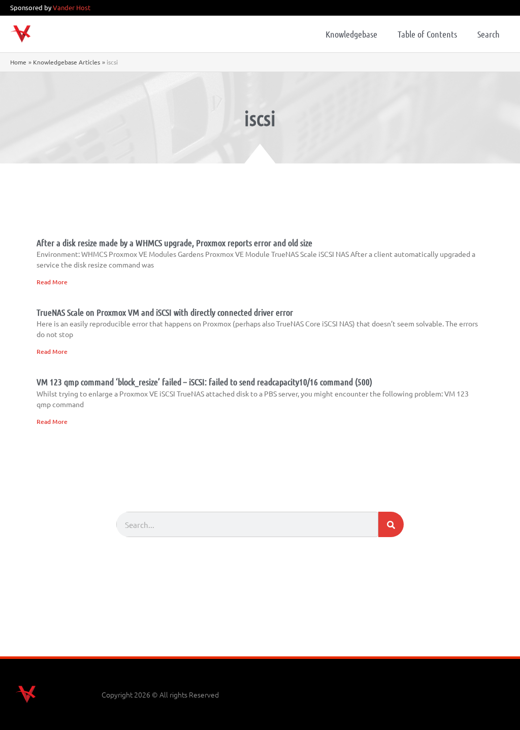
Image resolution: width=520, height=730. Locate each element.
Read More (52, 282)
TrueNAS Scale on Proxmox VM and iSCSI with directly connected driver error (165, 312)
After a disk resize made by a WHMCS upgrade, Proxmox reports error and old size (174, 242)
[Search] (391, 524)
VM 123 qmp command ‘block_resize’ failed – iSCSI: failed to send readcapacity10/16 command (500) (204, 381)
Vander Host (71, 7)
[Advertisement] (260, 628)
